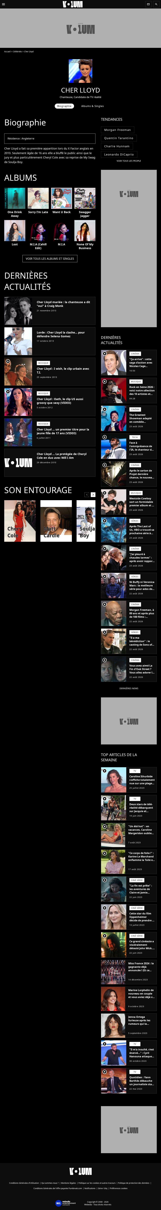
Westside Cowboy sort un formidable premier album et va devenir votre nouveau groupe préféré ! (142, 507)
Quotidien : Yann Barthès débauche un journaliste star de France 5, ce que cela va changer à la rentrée (141, 1086)
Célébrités (17, 51)
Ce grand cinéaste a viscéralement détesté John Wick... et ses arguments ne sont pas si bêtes (142, 948)
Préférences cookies (119, 1188)
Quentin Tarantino (118, 138)
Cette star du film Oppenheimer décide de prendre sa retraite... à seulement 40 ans (142, 920)
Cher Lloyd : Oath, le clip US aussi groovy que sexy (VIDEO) (60, 401)
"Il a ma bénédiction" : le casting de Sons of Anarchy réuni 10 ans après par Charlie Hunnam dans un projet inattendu (140, 650)
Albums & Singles (92, 106)
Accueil (7, 51)
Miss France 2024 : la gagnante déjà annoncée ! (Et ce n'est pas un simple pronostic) (141, 970)
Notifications (89, 1188)
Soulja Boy (15, 162)
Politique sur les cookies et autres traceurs (97, 1183)
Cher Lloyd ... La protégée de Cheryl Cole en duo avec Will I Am (61, 456)
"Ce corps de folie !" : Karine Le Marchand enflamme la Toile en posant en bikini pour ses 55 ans (141, 860)
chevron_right (93, 495)
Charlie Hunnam (117, 146)
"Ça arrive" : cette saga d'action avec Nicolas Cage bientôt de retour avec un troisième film (140, 367)
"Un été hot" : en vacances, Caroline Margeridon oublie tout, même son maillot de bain (140, 833)
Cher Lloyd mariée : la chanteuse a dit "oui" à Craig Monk (63, 304)
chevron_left (87, 495)
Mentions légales (68, 1183)
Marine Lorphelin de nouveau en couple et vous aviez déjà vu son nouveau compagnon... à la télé (141, 998)
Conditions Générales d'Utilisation (24, 1183)
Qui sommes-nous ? (49, 1183)
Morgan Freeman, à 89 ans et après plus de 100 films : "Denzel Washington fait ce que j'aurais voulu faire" (141, 620)
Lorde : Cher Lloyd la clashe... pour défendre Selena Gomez (61, 334)
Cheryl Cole (50, 157)
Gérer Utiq (102, 1188)
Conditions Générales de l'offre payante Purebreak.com (57, 1188)
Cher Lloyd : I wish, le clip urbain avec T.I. (63, 370)
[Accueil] (75, 4)
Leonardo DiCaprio (119, 154)
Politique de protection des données (133, 1183)
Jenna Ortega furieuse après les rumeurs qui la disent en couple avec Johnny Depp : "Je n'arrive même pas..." (140, 1027)
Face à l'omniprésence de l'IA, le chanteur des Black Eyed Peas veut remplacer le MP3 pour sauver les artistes (142, 453)
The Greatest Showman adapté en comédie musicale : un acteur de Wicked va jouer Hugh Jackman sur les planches (142, 425)
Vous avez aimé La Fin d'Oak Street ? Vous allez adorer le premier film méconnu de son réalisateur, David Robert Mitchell (141, 676)
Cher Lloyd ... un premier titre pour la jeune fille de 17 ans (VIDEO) (63, 431)
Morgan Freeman (117, 130)
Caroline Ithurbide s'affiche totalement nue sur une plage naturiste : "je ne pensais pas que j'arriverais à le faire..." (142, 787)
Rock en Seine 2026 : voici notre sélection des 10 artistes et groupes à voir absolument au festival (142, 395)
